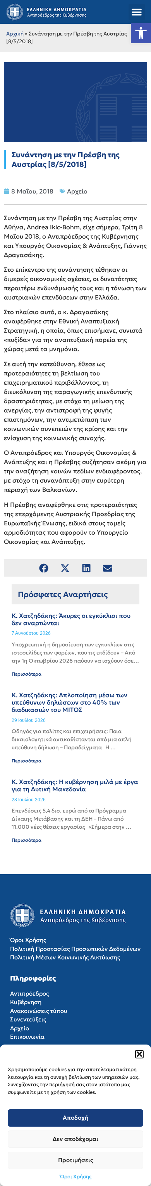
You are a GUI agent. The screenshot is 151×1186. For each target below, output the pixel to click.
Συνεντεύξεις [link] (28, 1019)
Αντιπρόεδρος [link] (29, 993)
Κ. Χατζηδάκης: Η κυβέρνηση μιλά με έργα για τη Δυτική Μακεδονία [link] (75, 785)
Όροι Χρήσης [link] (75, 1176)
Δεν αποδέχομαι (75, 1138)
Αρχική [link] (15, 33)
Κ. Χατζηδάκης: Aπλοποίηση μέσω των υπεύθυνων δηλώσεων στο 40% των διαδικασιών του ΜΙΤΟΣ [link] (69, 702)
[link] (141, 33)
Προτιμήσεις (75, 1160)
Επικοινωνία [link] (27, 1036)
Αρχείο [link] (77, 191)
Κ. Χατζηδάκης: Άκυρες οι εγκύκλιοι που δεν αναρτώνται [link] (71, 619)
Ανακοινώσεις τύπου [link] (38, 1010)
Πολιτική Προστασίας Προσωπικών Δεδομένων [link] (75, 948)
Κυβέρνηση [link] (25, 1002)
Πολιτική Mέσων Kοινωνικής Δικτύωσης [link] (65, 957)
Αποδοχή (75, 1117)
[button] (139, 1054)
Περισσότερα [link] (26, 674)
